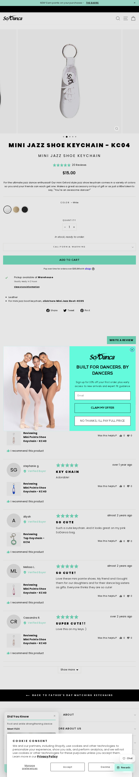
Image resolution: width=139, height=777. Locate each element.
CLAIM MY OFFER (102, 408)
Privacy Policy (47, 756)
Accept (67, 767)
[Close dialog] (132, 350)
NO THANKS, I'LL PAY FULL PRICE (102, 421)
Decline (105, 767)
